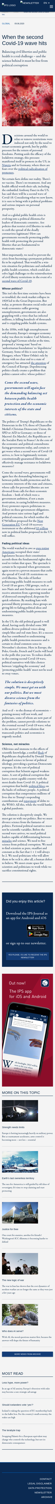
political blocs (37, 786)
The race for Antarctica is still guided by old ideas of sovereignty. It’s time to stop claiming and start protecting (25, 1188)
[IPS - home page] (9, 5)
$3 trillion (42, 528)
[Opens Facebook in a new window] (10, 27)
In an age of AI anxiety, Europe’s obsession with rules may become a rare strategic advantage (26, 1390)
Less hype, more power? (15, 1382)
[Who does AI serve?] (20, 1316)
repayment (30, 801)
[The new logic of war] (20, 1265)
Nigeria (6, 165)
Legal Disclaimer (40, 1483)
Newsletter (43, 1492)
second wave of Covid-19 (17, 281)
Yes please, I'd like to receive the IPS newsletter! (27, 956)
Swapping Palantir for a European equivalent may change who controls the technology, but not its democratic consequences (24, 1440)
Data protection (40, 1488)
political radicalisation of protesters (24, 171)
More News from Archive (27, 1354)
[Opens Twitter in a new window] (4, 27)
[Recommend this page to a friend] (16, 27)
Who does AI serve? (12, 1331)
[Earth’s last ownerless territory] (20, 1163)
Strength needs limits (13, 1127)
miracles (7, 841)
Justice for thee (10, 1229)
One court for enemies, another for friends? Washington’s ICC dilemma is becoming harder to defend (25, 1239)
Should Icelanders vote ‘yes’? (17, 1405)
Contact (46, 1479)
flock (41, 753)
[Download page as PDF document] (23, 878)
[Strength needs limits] (20, 1112)
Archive (46, 1497)
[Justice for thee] (20, 1214)
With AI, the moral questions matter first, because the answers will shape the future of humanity (27, 1339)
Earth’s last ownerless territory (18, 1178)
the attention (38, 363)
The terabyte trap (11, 1430)
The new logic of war (13, 1280)
